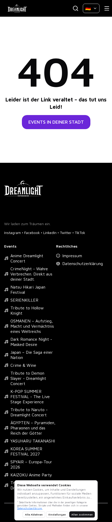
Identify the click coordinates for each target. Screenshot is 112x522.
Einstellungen (57, 514)
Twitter (65, 232)
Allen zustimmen (82, 514)
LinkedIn (50, 232)
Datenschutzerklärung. (29, 508)
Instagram (12, 232)
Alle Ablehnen (34, 514)
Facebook (32, 232)
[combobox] (91, 8)
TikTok (80, 232)
